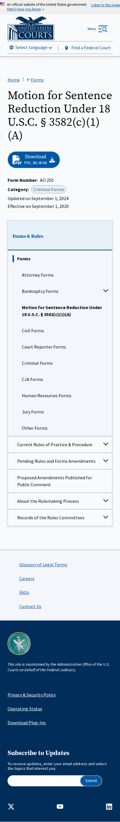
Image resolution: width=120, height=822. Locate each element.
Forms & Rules (28, 236)
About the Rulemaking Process (48, 501)
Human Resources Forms (46, 395)
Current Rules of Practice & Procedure (54, 444)
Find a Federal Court (90, 47)
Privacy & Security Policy (32, 695)
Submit (91, 780)
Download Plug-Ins (27, 722)
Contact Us (30, 606)
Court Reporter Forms (44, 347)
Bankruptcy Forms (40, 291)
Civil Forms (33, 330)
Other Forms (34, 428)
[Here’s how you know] (60, 7)
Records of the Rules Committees (50, 517)
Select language (31, 47)
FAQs (24, 592)
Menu (92, 28)
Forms (24, 259)
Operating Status (25, 709)
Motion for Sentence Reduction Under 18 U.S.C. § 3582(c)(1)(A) (62, 310)
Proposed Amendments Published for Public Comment (54, 481)
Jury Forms (33, 412)
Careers (26, 578)
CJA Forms (32, 379)
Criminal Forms (37, 363)
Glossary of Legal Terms (43, 564)
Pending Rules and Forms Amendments (56, 461)
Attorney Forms (38, 275)
